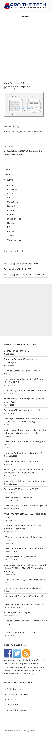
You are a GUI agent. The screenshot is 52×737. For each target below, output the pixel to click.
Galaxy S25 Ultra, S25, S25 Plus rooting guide (25, 580)
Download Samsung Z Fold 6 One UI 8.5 (22, 371)
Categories (9, 185)
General (11, 206)
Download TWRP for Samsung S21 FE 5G (23, 497)
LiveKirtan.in (13, 705)
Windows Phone (15, 240)
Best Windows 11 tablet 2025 (17, 269)
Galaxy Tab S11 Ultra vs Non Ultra (19, 632)
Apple (10, 193)
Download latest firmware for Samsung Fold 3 (25, 505)
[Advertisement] (26, 47)
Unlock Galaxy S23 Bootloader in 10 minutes (24, 481)
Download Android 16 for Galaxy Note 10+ (23, 453)
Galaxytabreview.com (17, 710)
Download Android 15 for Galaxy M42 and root (25, 548)
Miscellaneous (14, 219)
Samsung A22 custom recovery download (23, 410)
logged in (20, 131)
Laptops (11, 214)
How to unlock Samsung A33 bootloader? (23, 596)
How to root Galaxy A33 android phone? (22, 588)
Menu (27, 16)
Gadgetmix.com (14, 689)
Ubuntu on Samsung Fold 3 (16, 351)
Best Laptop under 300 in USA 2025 (21, 264)
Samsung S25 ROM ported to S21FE (21, 489)
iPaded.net (12, 699)
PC (8, 227)
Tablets (10, 235)
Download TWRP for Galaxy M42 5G (21, 557)
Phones (10, 231)
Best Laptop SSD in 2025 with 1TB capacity (24, 275)
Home (7, 169)
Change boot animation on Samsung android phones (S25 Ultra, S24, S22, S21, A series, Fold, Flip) (25, 568)
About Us (8, 180)
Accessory (12, 189)
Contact (8, 174)
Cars (9, 198)
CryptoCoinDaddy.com (17, 694)
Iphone (10, 210)
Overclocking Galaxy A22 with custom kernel (25, 390)
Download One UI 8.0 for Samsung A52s (23, 461)
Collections (12, 202)
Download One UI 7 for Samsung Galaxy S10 (24, 604)
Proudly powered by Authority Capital (19, 730)
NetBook (11, 223)
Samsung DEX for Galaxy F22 (17, 612)
